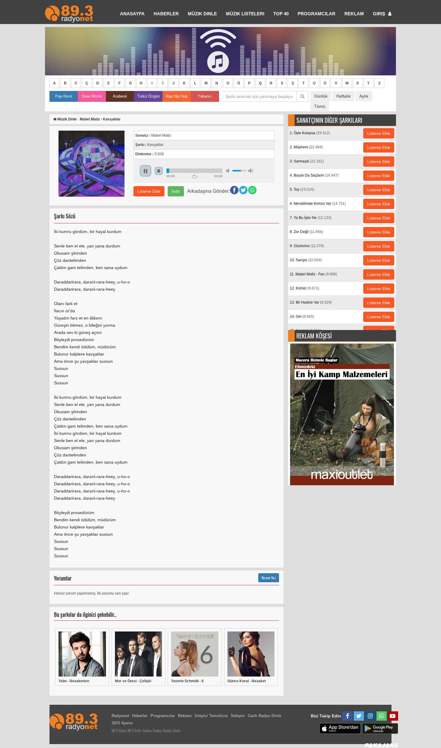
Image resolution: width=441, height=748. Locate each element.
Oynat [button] (146, 171)
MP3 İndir (134, 730)
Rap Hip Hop (177, 96)
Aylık (363, 96)
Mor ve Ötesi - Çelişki (133, 681)
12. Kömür (304, 288)
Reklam (354, 13)
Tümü (319, 106)
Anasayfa (132, 13)
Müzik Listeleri (245, 13)
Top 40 (281, 13)
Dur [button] (158, 171)
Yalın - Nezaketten (73, 681)
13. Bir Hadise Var (311, 302)
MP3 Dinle (119, 730)
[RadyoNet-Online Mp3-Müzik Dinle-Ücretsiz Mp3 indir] (69, 13)
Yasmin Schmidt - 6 (187, 681)
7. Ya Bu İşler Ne (311, 218)
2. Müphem (306, 147)
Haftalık (343, 96)
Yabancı (205, 96)
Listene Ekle (148, 191)
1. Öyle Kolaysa (310, 133)
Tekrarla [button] (194, 176)
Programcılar (316, 13)
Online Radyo (152, 730)
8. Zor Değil (306, 232)
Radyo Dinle (171, 730)
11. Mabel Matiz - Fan (313, 274)
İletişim (238, 715)
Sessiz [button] (228, 170)
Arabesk (120, 96)
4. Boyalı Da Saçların (314, 175)
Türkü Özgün (148, 96)
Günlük (321, 96)
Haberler (140, 715)
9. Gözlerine (307, 246)
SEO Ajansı (122, 723)
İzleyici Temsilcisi (211, 715)
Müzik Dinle (202, 13)
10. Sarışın (306, 260)
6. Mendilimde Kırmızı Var (318, 203)
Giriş (379, 13)
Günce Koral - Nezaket (246, 681)
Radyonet (120, 715)
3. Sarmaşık (307, 161)
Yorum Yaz (269, 577)
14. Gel (302, 316)
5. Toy (302, 189)
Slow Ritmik (92, 96)
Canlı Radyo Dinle (264, 715)
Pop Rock (63, 96)
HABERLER (166, 13)
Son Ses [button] (251, 170)
